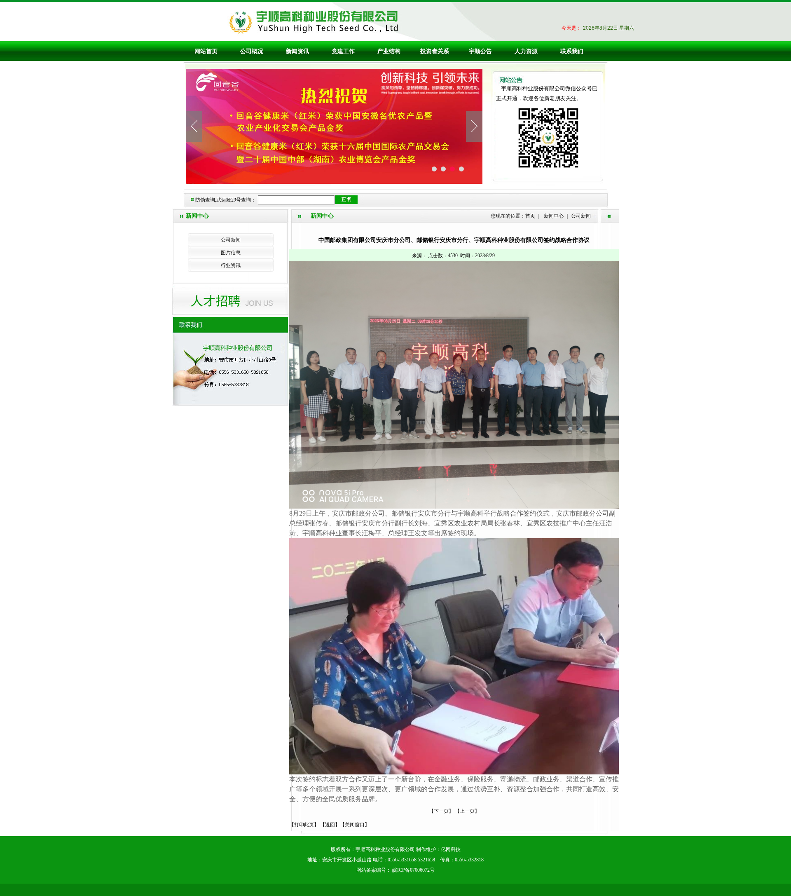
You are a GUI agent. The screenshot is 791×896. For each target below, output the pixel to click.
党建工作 (343, 51)
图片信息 (231, 253)
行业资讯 (231, 265)
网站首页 (206, 51)
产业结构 (388, 51)
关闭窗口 (355, 825)
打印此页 (304, 825)
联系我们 (571, 51)
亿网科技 (451, 849)
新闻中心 (554, 216)
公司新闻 (231, 240)
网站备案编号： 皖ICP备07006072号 (395, 870)
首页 (530, 216)
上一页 (467, 811)
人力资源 (526, 51)
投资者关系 (434, 51)
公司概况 (251, 51)
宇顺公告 (480, 51)
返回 (330, 825)
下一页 (441, 811)
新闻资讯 (297, 51)
